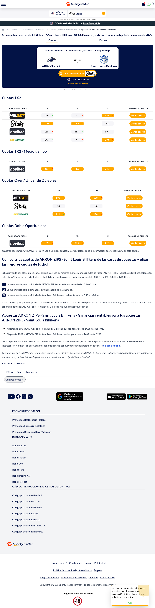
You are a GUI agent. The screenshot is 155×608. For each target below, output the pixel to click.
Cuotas (52, 40)
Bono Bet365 (19, 445)
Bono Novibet (19, 481)
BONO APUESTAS (22, 436)
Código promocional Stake (26, 519)
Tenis (19, 372)
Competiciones (13, 379)
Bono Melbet (19, 457)
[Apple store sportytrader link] (116, 396)
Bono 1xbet (18, 451)
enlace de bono (111, 345)
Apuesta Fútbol (27, 29)
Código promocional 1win (25, 513)
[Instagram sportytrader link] (30, 396)
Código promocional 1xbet (26, 501)
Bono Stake (18, 469)
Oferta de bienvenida (77, 83)
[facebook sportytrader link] (18, 396)
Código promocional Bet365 (27, 495)
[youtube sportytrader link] (11, 396)
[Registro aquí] (143, 4)
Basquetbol (32, 372)
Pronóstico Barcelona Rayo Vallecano (31, 431)
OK (130, 602)
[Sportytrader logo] (77, 544)
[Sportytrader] (3, 29)
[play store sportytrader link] (137, 396)
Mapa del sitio (107, 577)
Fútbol (9, 372)
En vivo (103, 40)
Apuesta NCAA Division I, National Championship (57, 29)
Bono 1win (17, 463)
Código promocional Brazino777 (29, 525)
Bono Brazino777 (21, 475)
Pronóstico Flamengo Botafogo (28, 425)
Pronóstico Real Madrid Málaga (29, 419)
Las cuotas (13, 29)
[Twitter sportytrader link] (24, 396)
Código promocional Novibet (27, 531)
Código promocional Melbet (27, 507)
